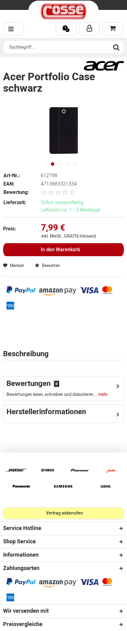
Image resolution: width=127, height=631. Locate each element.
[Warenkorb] (112, 28)
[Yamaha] (47, 470)
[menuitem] (13, 28)
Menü (13, 28)
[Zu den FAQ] (65, 28)
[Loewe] (106, 486)
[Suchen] (116, 47)
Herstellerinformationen (46, 411)
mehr (102, 394)
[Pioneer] (79, 470)
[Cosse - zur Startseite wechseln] (63, 11)
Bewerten (50, 265)
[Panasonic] (21, 486)
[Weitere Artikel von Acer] (104, 65)
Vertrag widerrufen (64, 513)
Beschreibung (26, 353)
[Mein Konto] (89, 28)
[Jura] (111, 470)
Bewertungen (28, 383)
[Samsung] (63, 486)
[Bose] (16, 470)
